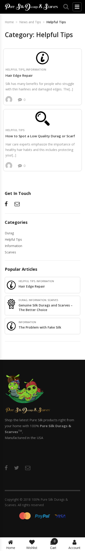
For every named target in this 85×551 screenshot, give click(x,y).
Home (10, 548)
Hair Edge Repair (19, 75)
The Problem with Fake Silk (40, 327)
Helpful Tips (14, 69)
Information (36, 69)
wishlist (31, 548)
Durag (9, 233)
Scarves (10, 252)
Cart (53, 544)
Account (74, 548)
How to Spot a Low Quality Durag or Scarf (40, 136)
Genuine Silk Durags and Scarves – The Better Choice (46, 307)
